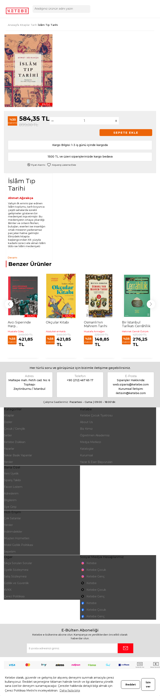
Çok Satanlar (12, 518)
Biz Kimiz (86, 428)
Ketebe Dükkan (14, 442)
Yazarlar (9, 448)
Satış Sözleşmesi (15, 576)
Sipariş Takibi (12, 480)
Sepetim (10, 551)
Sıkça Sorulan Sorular (18, 563)
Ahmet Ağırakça (20, 198)
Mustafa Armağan (94, 331)
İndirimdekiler (13, 531)
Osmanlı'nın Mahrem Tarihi (95, 324)
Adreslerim (11, 493)
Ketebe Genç (95, 576)
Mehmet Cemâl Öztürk (135, 331)
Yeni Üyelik (11, 473)
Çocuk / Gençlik (14, 428)
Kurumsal (86, 455)
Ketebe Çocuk (96, 570)
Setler (8, 435)
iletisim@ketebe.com (131, 393)
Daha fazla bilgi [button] (70, 690)
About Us (86, 422)
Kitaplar (9, 415)
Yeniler (8, 462)
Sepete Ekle (125, 132)
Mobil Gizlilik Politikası (18, 545)
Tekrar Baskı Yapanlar (18, 455)
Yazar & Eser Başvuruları (96, 462)
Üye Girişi (10, 507)
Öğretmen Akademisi (94, 435)
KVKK (8, 590)
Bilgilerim (10, 500)
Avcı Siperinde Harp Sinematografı (19, 324)
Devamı (12, 257)
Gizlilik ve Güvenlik (16, 583)
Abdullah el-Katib (56, 331)
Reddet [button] (130, 684)
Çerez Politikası (14, 596)
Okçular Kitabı (57, 322)
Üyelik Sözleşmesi (16, 570)
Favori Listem (13, 487)
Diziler (8, 422)
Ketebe (91, 563)
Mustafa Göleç (16, 331)
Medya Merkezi (90, 442)
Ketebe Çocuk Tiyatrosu (96, 415)
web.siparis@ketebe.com (131, 384)
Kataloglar (87, 448)
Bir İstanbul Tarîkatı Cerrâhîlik (136, 324)
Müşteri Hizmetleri (16, 538)
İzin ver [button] (148, 684)
